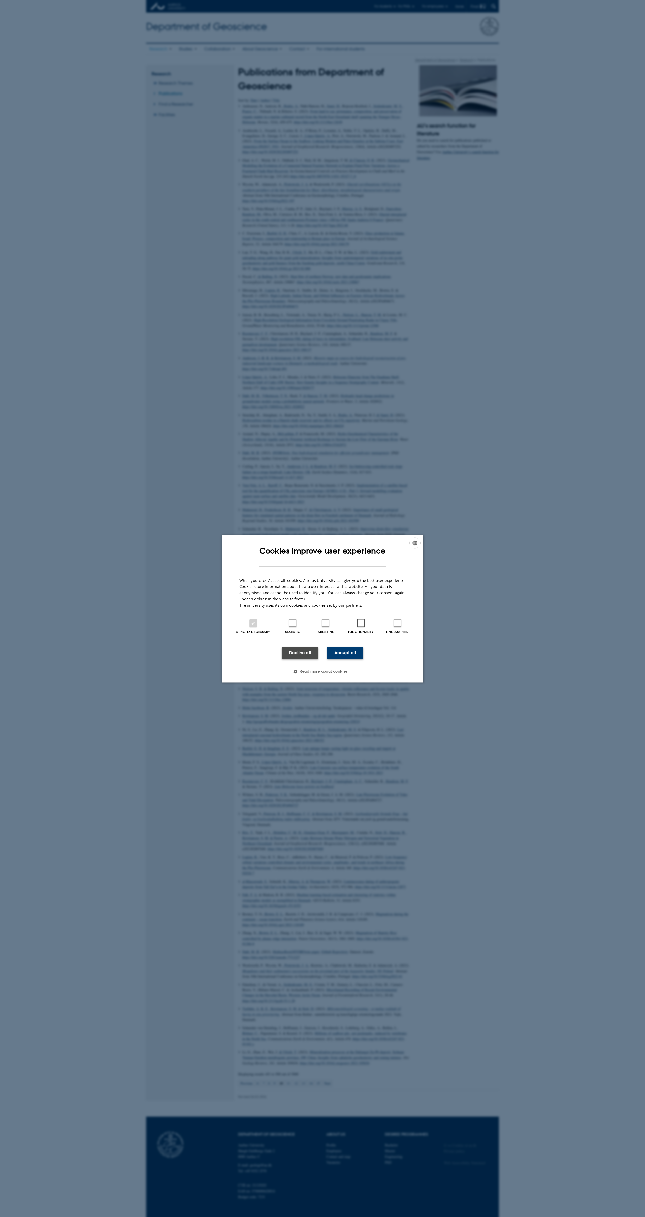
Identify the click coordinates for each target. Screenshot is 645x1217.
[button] (322, 671)
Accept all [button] (345, 653)
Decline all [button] (300, 653)
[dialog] (322, 608)
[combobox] (414, 542)
